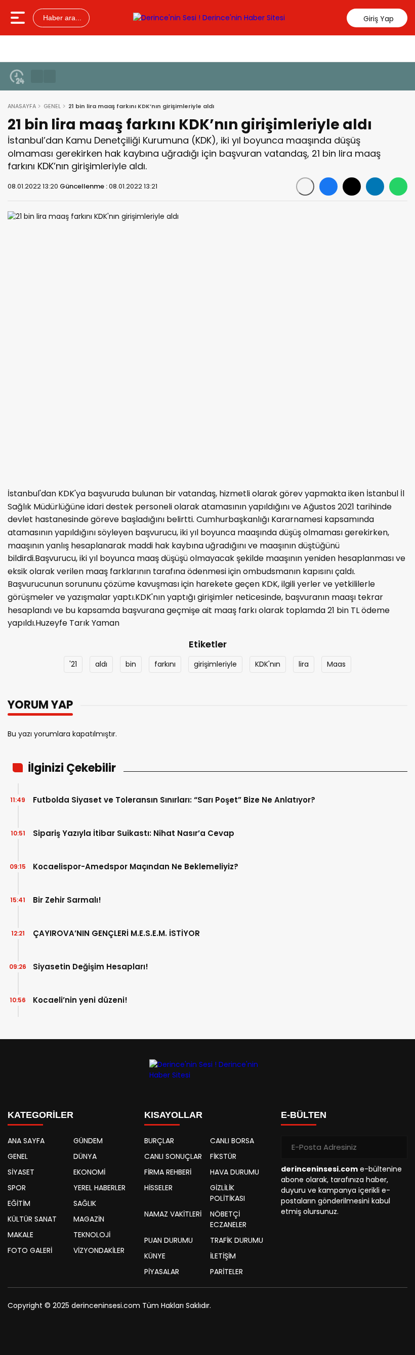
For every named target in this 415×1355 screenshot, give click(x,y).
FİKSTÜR (223, 1156)
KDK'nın (267, 664)
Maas (336, 664)
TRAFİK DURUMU (236, 1240)
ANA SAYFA (26, 1141)
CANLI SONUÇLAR (173, 1156)
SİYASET (21, 1172)
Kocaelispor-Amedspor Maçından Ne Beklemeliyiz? (135, 866)
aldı (101, 664)
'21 (73, 664)
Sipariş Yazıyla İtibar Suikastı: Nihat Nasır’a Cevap (133, 833)
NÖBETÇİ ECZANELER (228, 1219)
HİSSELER (158, 1188)
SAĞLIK (84, 1203)
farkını (165, 664)
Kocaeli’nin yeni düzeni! (80, 1000)
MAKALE (20, 1235)
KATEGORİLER (40, 1115)
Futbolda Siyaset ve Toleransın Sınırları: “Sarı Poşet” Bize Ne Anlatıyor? (174, 800)
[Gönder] (395, 1147)
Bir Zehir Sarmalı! (67, 900)
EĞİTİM (19, 1203)
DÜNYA (85, 1156)
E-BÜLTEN (303, 1115)
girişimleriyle (215, 664)
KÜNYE (154, 1256)
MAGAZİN (88, 1219)
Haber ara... (61, 18)
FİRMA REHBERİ (167, 1172)
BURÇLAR (159, 1141)
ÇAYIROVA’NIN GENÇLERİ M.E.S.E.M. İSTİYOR (116, 933)
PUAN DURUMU (168, 1240)
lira (304, 664)
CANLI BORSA (232, 1141)
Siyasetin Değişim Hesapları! (90, 966)
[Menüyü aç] (19, 18)
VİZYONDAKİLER (98, 1250)
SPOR (17, 1188)
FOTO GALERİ (30, 1250)
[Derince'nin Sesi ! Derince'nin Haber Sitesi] (209, 17)
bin (131, 664)
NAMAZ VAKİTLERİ (172, 1214)
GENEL (52, 106)
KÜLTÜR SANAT (32, 1219)
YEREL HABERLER (99, 1188)
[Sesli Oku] (305, 186)
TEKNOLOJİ (91, 1235)
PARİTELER (226, 1272)
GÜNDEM (88, 1141)
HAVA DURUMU (234, 1172)
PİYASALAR (161, 1272)
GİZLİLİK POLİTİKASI (227, 1193)
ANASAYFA (22, 106)
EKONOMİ (89, 1172)
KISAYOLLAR (173, 1115)
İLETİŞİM (223, 1256)
